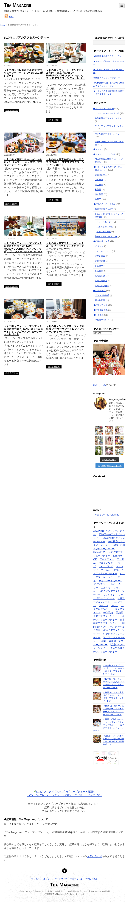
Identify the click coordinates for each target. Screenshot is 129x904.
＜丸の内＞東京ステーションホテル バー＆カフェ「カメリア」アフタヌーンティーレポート (23, 162)
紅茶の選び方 (101, 280)
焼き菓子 (99, 194)
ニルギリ (105, 587)
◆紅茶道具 (98, 315)
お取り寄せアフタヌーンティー (109, 118)
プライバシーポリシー (41, 879)
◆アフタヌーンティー (103, 108)
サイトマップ (61, 879)
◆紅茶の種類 (99, 290)
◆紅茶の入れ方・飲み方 (104, 204)
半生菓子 (99, 184)
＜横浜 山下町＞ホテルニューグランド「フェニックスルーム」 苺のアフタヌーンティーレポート (108, 725)
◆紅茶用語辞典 (100, 310)
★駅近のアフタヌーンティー (106, 78)
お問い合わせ (94, 856)
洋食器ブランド (102, 320)
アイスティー (107, 559)
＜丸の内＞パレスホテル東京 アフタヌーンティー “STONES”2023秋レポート (23, 73)
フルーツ (99, 179)
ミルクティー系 (103, 231)
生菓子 (98, 199)
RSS (11, 16)
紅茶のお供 (100, 261)
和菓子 (98, 189)
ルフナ (114, 605)
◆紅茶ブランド (100, 305)
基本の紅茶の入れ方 (104, 209)
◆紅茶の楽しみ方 (101, 241)
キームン (105, 569)
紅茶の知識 (100, 276)
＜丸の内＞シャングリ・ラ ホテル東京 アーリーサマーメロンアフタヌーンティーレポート (65, 329)
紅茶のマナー (101, 266)
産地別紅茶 (100, 300)
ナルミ (111, 584)
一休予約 (108, 612)
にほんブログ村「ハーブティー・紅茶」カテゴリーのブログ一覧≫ (64, 795)
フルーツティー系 (104, 227)
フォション (109, 594)
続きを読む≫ (12, 110)
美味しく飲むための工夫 (106, 236)
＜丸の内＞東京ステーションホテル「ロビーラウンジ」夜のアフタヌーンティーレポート (65, 246)
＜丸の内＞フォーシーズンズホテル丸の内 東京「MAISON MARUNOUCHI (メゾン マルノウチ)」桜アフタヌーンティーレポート (65, 75)
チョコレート (101, 175)
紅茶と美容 (100, 256)
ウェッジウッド (107, 562)
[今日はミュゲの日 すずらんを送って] (99, 450)
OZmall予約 (99, 552)
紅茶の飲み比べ (102, 285)
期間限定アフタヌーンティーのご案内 (109, 627)
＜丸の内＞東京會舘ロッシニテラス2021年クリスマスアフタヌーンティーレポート (65, 162)
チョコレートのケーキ (110, 580)
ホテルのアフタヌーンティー (108, 134)
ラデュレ (103, 605)
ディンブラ (99, 584)
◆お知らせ (98, 149)
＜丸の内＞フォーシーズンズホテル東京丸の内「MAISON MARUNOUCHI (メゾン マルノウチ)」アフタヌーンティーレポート (23, 247)
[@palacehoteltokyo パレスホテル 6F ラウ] (99, 430)
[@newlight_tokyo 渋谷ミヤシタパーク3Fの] (109, 450)
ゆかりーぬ (99, 385)
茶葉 (103, 641)
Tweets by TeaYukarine (106, 514)
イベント (99, 246)
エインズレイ (106, 566)
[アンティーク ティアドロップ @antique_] (119, 430)
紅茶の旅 (99, 271)
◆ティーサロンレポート (104, 154)
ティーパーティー (103, 251)
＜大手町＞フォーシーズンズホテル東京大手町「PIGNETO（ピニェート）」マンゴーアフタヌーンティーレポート (23, 330)
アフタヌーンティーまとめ (107, 113)
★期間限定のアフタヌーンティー (108, 56)
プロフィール (76, 879)
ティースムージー (104, 222)
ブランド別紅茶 (102, 295)
